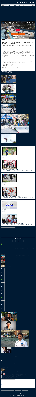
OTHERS (22, 5)
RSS (20, 393)
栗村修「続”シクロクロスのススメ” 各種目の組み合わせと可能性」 (7, 72)
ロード (9, 5)
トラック (12, 5)
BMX (19, 5)
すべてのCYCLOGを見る (4, 367)
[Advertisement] (18, 13)
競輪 (15, 5)
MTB (17, 5)
